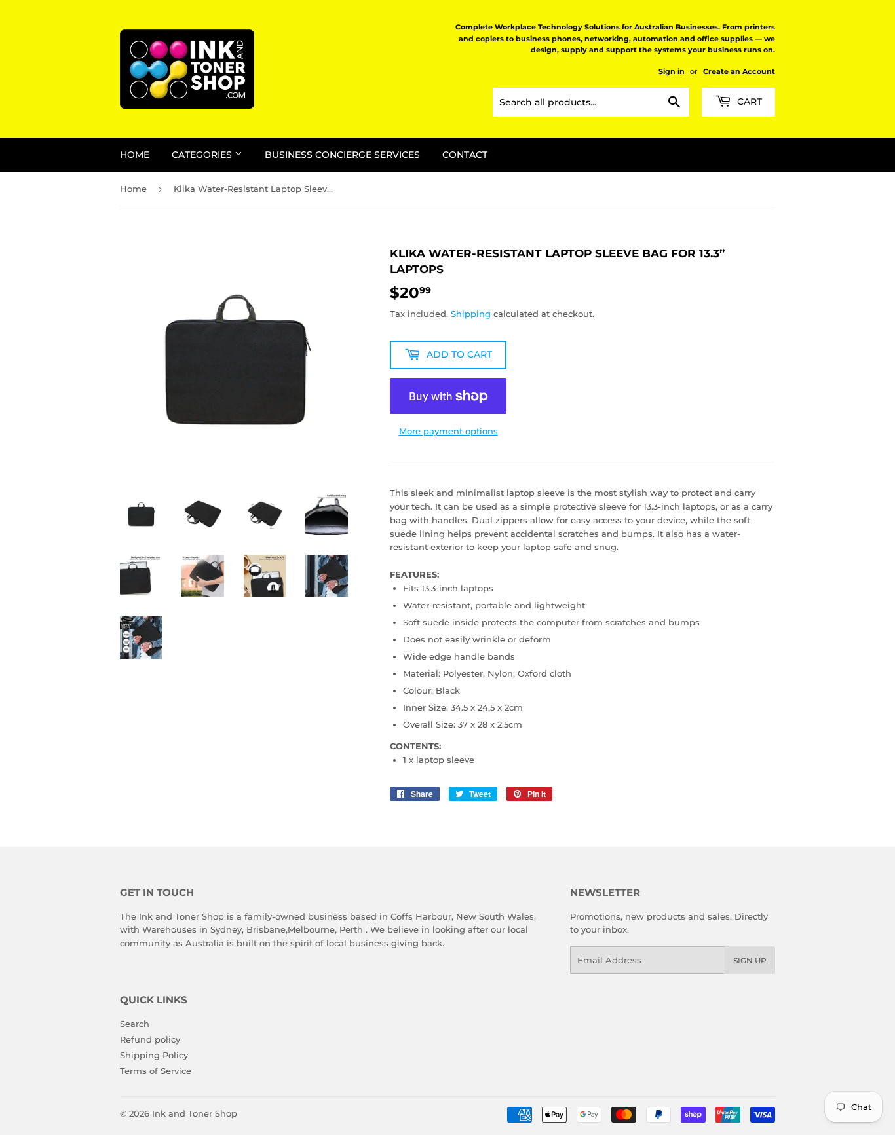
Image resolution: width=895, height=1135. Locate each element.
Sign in (671, 71)
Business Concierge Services (342, 154)
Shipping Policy (154, 1055)
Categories (203, 154)
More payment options (448, 431)
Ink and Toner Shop (194, 1113)
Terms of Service (155, 1071)
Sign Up (750, 960)
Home (134, 154)
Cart (748, 101)
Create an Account (739, 71)
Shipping (471, 313)
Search (134, 1023)
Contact (464, 154)
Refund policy (150, 1039)
